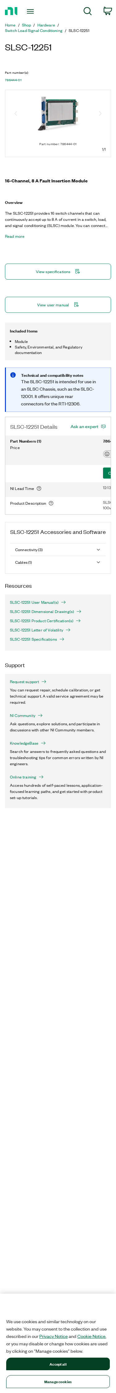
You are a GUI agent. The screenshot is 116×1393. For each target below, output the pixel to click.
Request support (24, 681)
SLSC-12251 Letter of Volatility (36, 630)
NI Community (22, 715)
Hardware (46, 25)
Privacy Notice (53, 1336)
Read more (14, 236)
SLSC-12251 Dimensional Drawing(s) (42, 611)
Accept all (57, 1364)
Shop (26, 25)
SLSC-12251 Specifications (33, 639)
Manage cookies (58, 1381)
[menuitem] (87, 12)
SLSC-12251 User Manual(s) (34, 602)
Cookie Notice (91, 1336)
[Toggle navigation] (31, 11)
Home (10, 25)
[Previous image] (15, 114)
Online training (23, 777)
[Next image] (100, 114)
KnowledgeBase (24, 743)
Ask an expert (84, 426)
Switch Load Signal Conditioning (33, 30)
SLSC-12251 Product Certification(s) (41, 620)
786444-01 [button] (13, 80)
